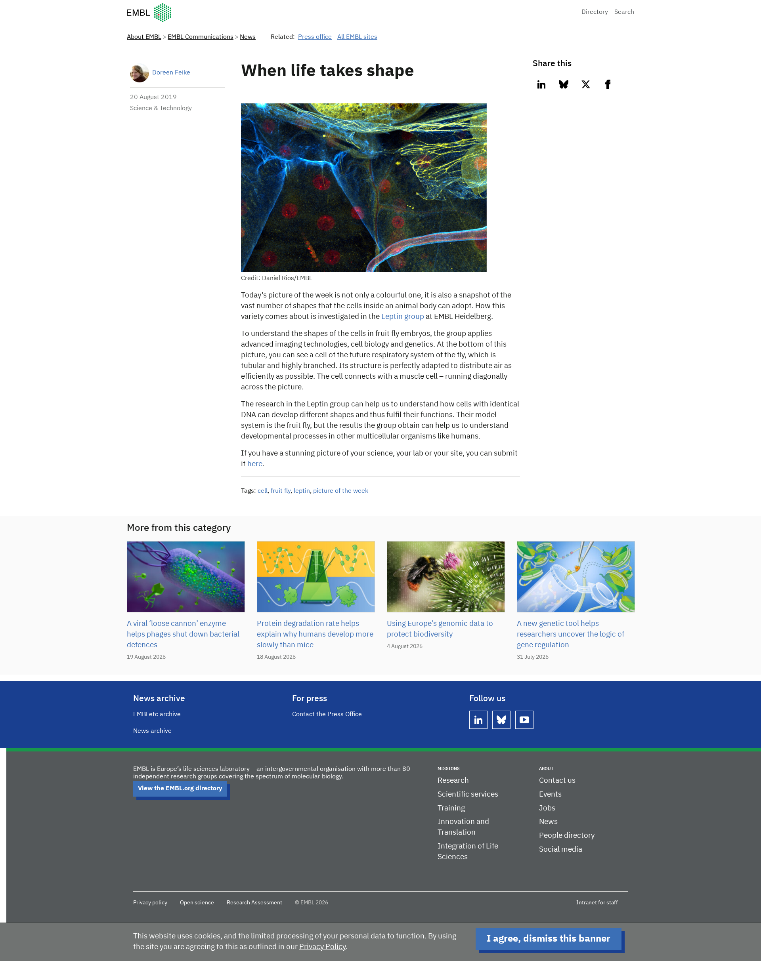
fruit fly (281, 491)
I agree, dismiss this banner (548, 939)
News (248, 37)
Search (624, 12)
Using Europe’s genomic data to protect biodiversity (440, 629)
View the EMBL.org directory (180, 789)
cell (263, 491)
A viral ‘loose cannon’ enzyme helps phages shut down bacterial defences (183, 634)
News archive (152, 731)
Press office (315, 37)
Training (451, 808)
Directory (594, 12)
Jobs (547, 808)
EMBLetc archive (157, 714)
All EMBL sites (357, 37)
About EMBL (144, 37)
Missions (449, 769)
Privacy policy (150, 903)
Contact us (557, 780)
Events (550, 794)
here (254, 464)
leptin (302, 491)
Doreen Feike (171, 73)
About (546, 769)
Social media (560, 849)
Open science (197, 903)
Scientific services (468, 794)
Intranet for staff (597, 903)
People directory (567, 835)
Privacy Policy (322, 947)
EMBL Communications (200, 37)
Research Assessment (254, 903)
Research (453, 780)
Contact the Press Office (327, 714)
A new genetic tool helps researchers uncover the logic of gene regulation (570, 634)
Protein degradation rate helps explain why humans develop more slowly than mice (315, 634)
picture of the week (340, 491)
